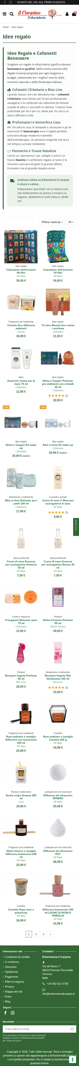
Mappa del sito (13, 991)
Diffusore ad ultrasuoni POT (57, 852)
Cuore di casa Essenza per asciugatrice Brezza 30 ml (58, 564)
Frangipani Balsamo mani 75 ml (21, 622)
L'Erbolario (58, 332)
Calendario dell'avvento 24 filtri (58, 271)
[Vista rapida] (24, 262)
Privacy (9, 986)
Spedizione (11, 971)
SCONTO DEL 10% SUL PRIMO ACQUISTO (41, 2)
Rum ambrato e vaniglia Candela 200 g (58, 738)
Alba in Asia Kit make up (58, 444)
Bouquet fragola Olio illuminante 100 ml (58, 677)
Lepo (21, 802)
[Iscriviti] (72, 1029)
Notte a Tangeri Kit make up (21, 446)
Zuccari (21, 332)
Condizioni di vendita (17, 956)
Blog (7, 1001)
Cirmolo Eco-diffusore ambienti (21, 327)
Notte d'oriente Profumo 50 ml (58, 622)
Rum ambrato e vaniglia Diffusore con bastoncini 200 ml (21, 739)
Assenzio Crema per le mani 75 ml (21, 382)
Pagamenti (11, 976)
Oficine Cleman (58, 626)
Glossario (11, 966)
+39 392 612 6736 (57, 983)
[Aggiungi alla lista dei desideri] (18, 262)
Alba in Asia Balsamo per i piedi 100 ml (21, 502)
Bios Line (21, 682)
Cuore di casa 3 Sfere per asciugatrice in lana (58, 502)
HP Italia (21, 276)
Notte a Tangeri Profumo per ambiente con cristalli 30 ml (58, 383)
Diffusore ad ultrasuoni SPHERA (57, 797)
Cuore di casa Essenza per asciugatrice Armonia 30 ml (21, 564)
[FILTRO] (76, 533)
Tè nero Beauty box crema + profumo (58, 327)
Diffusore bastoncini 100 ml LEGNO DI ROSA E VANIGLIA (57, 912)
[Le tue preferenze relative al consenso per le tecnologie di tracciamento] (72, 1059)
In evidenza (12, 961)
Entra (8, 996)
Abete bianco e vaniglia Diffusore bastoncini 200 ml (21, 854)
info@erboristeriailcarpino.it (58, 993)
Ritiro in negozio (14, 981)
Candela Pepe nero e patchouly (21, 911)
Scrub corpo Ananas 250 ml (21, 797)
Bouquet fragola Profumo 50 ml (21, 677)
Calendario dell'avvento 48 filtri (21, 271)
